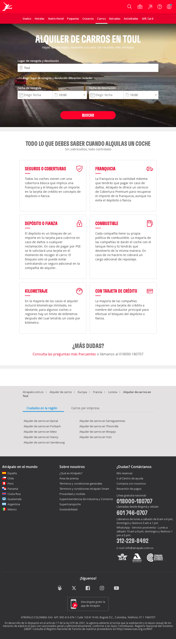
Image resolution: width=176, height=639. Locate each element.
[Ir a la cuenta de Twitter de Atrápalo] (73, 588)
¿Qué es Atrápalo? (70, 473)
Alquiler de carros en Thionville (98, 426)
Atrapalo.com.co (33, 392)
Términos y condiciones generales (80, 483)
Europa (82, 392)
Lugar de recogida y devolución (38, 61)
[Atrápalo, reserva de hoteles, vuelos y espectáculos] (7, 6)
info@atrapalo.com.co (139, 548)
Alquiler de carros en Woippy (97, 432)
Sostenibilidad (68, 509)
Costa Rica (14, 494)
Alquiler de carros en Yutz (95, 437)
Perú (11, 483)
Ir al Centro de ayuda (130, 478)
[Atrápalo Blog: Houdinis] (59, 588)
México (12, 509)
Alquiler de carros (61, 392)
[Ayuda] (159, 6)
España (12, 473)
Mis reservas (124, 473)
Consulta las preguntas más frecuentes (65, 354)
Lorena (112, 392)
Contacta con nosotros (131, 483)
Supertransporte (70, 504)
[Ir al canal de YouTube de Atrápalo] (116, 588)
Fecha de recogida (29, 88)
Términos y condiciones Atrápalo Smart (84, 489)
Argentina (14, 504)
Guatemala (14, 499)
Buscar (88, 115)
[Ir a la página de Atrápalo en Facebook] (88, 588)
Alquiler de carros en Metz (40, 432)
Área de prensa (69, 478)
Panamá (13, 489)
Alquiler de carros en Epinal (41, 421)
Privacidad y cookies (72, 494)
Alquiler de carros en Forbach (42, 426)
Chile (11, 478)
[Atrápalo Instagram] (102, 588)
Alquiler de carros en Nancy (41, 437)
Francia (97, 392)
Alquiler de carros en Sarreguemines (102, 421)
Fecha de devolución (102, 88)
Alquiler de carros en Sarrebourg (44, 442)
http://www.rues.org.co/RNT (134, 629)
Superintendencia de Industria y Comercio (86, 499)
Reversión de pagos (129, 489)
